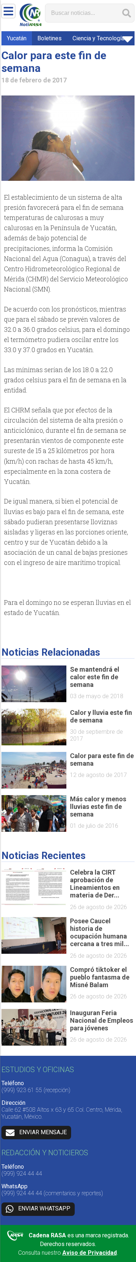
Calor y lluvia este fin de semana (101, 716)
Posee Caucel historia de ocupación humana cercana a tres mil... (99, 932)
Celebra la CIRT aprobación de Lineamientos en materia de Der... (95, 883)
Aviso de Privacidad (89, 1252)
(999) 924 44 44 (21, 1173)
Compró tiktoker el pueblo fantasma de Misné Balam (99, 977)
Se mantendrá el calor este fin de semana (94, 676)
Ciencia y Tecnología (98, 38)
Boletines (49, 38)
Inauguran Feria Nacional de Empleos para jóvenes (101, 1020)
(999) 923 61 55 (21, 1090)
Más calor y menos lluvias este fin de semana (98, 806)
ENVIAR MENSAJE (43, 1132)
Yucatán (16, 38)
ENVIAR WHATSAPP (44, 1208)
